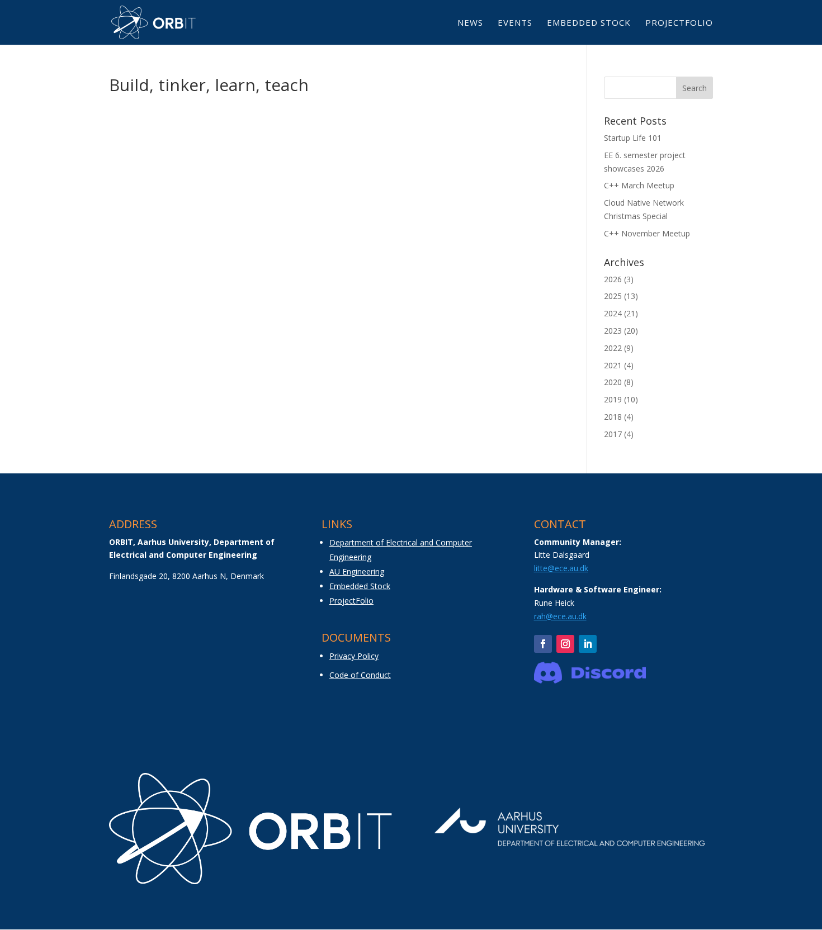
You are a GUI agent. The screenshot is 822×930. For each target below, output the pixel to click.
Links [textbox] (337, 525)
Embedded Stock (589, 23)
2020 (613, 382)
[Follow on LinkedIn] (588, 644)
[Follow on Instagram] (565, 644)
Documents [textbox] (356, 638)
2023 (613, 330)
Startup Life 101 (633, 137)
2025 (613, 296)
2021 (613, 365)
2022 (613, 348)
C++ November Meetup (647, 233)
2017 (613, 434)
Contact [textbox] (560, 525)
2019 (613, 399)
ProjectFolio (679, 23)
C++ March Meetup (639, 185)
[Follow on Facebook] (543, 644)
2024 (613, 313)
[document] (198, 552)
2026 (613, 279)
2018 (613, 416)
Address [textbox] (133, 525)
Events (515, 23)
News (470, 23)
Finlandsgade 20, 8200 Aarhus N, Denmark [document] (186, 576)
